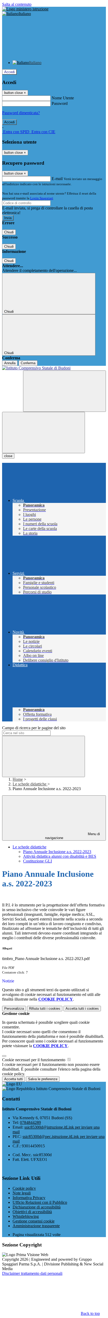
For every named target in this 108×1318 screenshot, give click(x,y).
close (8, 456)
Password (60, 103)
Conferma (28, 363)
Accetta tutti (82, 1008)
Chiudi (9, 232)
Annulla (9, 363)
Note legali (22, 1193)
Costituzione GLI (37, 861)
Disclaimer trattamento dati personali (32, 1273)
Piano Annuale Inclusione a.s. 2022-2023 (57, 851)
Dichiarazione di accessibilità (37, 1207)
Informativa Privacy (29, 1197)
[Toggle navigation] (43, 432)
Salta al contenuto (16, 4)
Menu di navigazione (72, 836)
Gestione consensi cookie (34, 1221)
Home (18, 779)
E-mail (57, 178)
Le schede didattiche (30, 784)
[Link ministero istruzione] (25, 9)
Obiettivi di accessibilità (32, 1212)
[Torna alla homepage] (54, 368)
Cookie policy (24, 1188)
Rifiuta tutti (44, 1008)
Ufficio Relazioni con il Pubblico (40, 1202)
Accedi (9, 72)
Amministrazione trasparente (36, 1226)
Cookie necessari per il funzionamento (34, 1060)
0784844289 (30, 1122)
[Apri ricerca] (64, 391)
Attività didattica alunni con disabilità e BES (59, 856)
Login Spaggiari (41, 198)
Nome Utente (63, 98)
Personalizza (14, 1008)
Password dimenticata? (21, 113)
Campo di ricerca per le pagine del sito (34, 728)
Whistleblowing (26, 1216)
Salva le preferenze (42, 1079)
